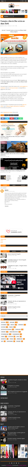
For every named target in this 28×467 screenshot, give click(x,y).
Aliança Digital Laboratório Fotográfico (16, 106)
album (6, 115)
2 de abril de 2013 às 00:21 (10, 191)
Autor (2, 242)
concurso (3, 331)
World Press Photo (14, 331)
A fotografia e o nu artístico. (13, 385)
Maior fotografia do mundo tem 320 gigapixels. (17, 391)
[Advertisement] (14, 358)
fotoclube (10, 336)
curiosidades (10, 341)
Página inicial (3, 239)
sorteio (16, 115)
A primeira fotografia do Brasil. (14, 307)
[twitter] (23, 1)
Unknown (6, 190)
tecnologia (18, 329)
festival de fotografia (6, 329)
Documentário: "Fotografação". (14, 295)
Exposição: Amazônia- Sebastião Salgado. (16, 438)
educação (18, 341)
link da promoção (14, 88)
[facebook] (22, 1)
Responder (6, 206)
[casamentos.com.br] (14, 233)
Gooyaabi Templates (22, 465)
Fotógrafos (3, 324)
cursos (2, 336)
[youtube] (25, 1)
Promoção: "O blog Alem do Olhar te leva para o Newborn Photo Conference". (13, 137)
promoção (11, 115)
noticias (3, 322)
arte (2, 341)
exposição (12, 322)
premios (11, 327)
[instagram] (20, 1)
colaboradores (16, 334)
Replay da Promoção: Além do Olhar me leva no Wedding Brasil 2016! (12, 154)
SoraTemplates (9, 465)
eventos (12, 324)
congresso (20, 324)
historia (3, 327)
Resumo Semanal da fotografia (14, 254)
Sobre (2, 240)
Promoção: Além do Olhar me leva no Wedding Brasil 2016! (13, 170)
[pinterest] (26, 1)
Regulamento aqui (8, 112)
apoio (18, 336)
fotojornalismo (4, 334)
